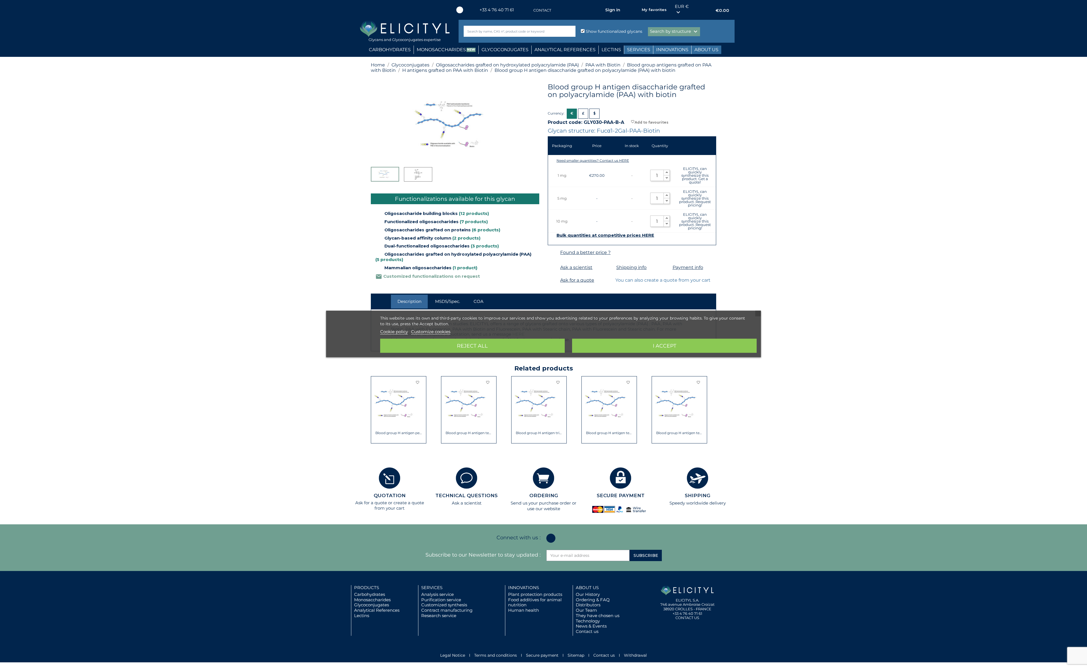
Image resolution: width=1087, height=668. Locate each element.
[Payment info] (665, 267)
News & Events (591, 626)
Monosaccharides (372, 599)
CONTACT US (687, 617)
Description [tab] (409, 301)
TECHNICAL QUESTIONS (466, 495)
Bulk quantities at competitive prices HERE (605, 235)
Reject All (472, 346)
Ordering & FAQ (593, 599)
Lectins (361, 615)
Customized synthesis (444, 604)
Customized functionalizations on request (427, 276)
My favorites (654, 9)
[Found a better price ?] (553, 252)
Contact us (587, 631)
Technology (588, 621)
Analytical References (376, 610)
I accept (664, 346)
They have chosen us (597, 615)
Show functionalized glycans (613, 31)
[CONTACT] (527, 10)
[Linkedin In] (459, 10)
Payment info (688, 267)
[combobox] (510, 31)
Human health (523, 610)
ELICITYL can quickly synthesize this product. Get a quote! (695, 175)
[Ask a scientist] (553, 267)
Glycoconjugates (371, 604)
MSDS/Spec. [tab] (447, 301)
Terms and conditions (495, 655)
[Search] (569, 31)
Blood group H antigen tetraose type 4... (469, 433)
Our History (588, 594)
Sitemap (576, 655)
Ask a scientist (576, 267)
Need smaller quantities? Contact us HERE (593, 160)
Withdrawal (635, 655)
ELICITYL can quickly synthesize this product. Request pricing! (695, 198)
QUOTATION (390, 495)
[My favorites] (634, 10)
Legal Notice (452, 655)
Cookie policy (394, 331)
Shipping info (631, 267)
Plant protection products (535, 594)
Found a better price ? (585, 252)
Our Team (586, 610)
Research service (438, 615)
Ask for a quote (577, 280)
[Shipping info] (609, 267)
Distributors (588, 604)
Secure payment (542, 655)
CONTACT (542, 10)
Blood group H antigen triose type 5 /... (539, 433)
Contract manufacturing (446, 610)
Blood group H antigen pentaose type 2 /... (398, 433)
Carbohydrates (369, 594)
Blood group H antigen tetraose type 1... (609, 433)
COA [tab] (478, 301)
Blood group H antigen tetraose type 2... (679, 433)
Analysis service (437, 594)
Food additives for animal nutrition (535, 602)
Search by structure (674, 31)
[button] (375, 410)
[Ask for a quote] (553, 280)
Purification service (441, 599)
